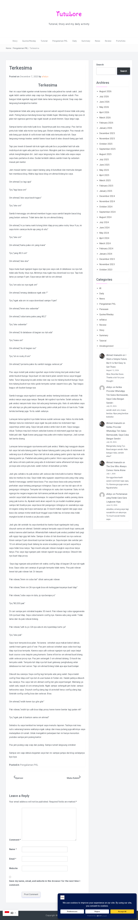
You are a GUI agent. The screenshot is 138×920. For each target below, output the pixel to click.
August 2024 (105, 217)
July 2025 (104, 159)
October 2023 (106, 269)
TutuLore (69, 13)
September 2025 (107, 149)
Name (13, 849)
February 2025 (106, 185)
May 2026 (104, 107)
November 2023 (107, 264)
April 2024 (104, 238)
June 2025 (104, 164)
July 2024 (104, 222)
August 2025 (105, 154)
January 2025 (105, 191)
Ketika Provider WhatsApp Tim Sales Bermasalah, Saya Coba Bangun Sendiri (117, 395)
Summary (86, 41)
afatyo (45, 76)
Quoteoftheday (29, 41)
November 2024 (107, 201)
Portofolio (120, 41)
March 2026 (105, 117)
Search (100, 64)
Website (13, 868)
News (97, 41)
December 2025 (107, 133)
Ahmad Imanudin (114, 355)
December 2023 (107, 259)
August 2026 (105, 91)
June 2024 (104, 227)
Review (108, 41)
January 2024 (105, 254)
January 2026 (105, 128)
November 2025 (107, 138)
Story (15, 41)
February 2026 (106, 122)
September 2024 (107, 212)
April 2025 (104, 175)
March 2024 (105, 243)
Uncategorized (106, 346)
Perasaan (103, 309)
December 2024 (107, 196)
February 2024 (106, 248)
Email (12, 859)
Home (8, 48)
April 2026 (104, 112)
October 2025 (106, 144)
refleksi (103, 319)
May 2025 (104, 170)
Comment (15, 840)
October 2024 (106, 206)
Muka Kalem (73, 778)
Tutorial (44, 41)
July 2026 (104, 96)
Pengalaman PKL (60, 41)
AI (100, 288)
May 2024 (104, 233)
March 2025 (105, 180)
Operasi (19, 778)
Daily (75, 41)
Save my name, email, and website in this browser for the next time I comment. (44, 883)
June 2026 (104, 102)
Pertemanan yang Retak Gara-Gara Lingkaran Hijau (116, 498)
